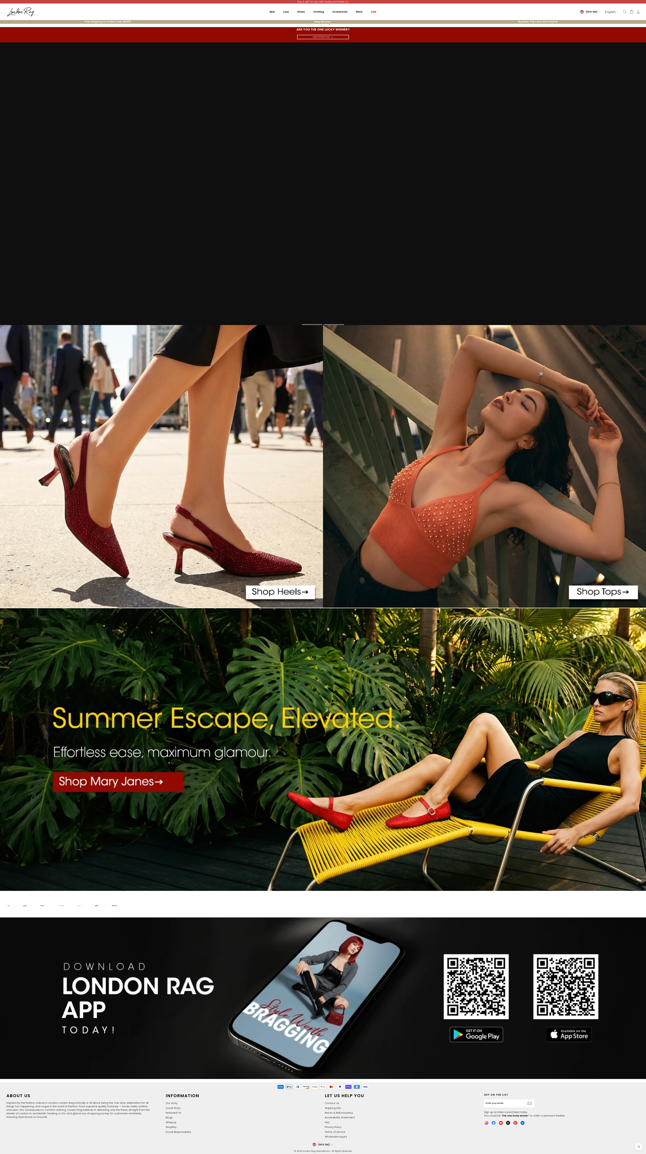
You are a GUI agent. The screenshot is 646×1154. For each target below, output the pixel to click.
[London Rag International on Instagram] (486, 1123)
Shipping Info (333, 1108)
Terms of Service (335, 1132)
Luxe (286, 11)
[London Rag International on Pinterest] (515, 1123)
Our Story (171, 1103)
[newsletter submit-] (530, 1103)
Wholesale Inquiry (336, 1136)
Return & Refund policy (339, 1112)
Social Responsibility (178, 1132)
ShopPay (171, 1127)
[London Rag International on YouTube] (500, 1123)
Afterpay (171, 1122)
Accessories (340, 11)
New (272, 11)
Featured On (174, 1112)
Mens (359, 11)
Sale (373, 11)
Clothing (318, 11)
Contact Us (332, 1103)
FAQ (327, 1122)
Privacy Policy (333, 1127)
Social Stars (173, 1108)
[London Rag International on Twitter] (508, 1123)
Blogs (169, 1117)
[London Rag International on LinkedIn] (522, 1123)
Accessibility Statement (340, 1117)
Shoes (301, 11)
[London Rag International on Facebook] (493, 1123)
